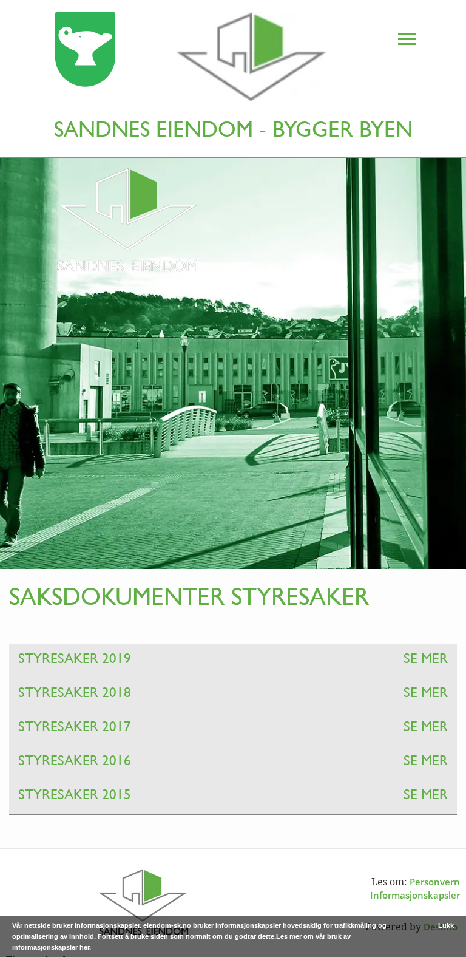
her (84, 947)
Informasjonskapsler (415, 895)
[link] (167, 60)
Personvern (435, 882)
